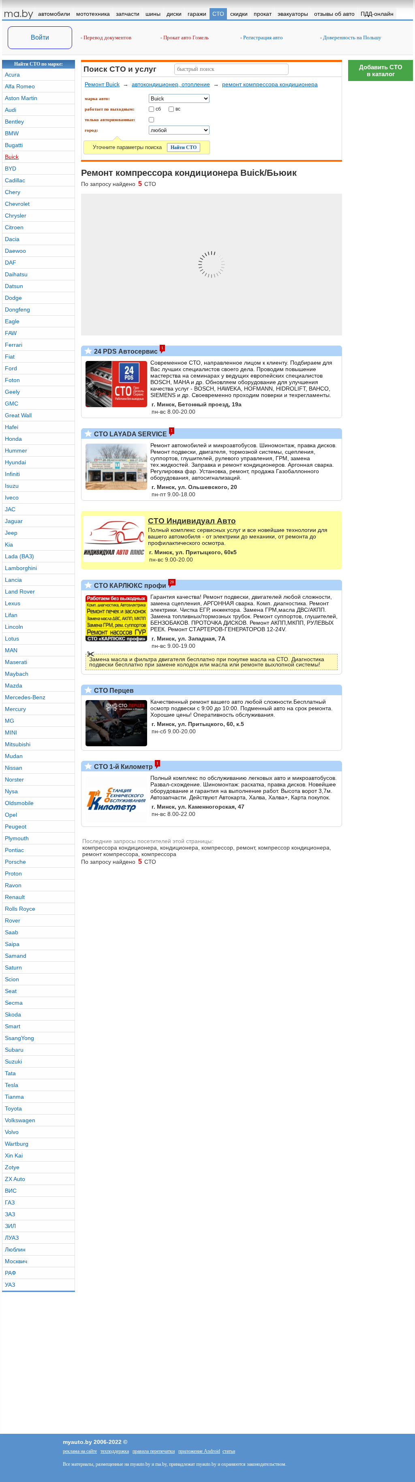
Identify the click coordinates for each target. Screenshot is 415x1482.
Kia (9, 544)
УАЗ (10, 1284)
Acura (12, 74)
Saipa (12, 944)
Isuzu (12, 486)
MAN (11, 650)
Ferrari (13, 345)
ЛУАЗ (12, 1237)
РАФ (10, 1273)
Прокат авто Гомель (185, 37)
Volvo (12, 1132)
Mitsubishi (17, 744)
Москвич (16, 1261)
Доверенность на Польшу (351, 37)
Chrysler (15, 215)
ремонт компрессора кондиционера (270, 84)
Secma (14, 1002)
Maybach (16, 674)
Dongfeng (17, 309)
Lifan (11, 615)
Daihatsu (16, 274)
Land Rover (20, 591)
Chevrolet (17, 204)
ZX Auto (15, 1179)
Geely (12, 392)
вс (177, 108)
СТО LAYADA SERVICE (129, 434)
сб (158, 108)
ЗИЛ (10, 1226)
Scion (12, 979)
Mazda (13, 685)
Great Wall (18, 415)
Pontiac (14, 850)
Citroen (14, 227)
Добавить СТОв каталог (380, 70)
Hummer (16, 450)
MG (9, 721)
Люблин (15, 1249)
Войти (40, 37)
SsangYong (19, 1038)
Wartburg (16, 1143)
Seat (11, 991)
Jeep (11, 533)
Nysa (11, 791)
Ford (11, 368)
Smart (12, 1026)
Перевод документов (106, 37)
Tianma (14, 1096)
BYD (10, 168)
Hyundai (15, 462)
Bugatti (14, 145)
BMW (12, 133)
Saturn (13, 967)
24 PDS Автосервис (125, 351)
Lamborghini (21, 568)
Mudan (14, 756)
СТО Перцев (113, 690)
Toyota (13, 1108)
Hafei (11, 427)
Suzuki (13, 1061)
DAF (10, 262)
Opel (11, 814)
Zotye (12, 1167)
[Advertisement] (380, 206)
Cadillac (15, 180)
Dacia (12, 239)
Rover (12, 920)
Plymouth (17, 838)
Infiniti (12, 474)
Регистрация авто (262, 37)
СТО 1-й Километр (122, 766)
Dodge (13, 298)
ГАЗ (10, 1202)
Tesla (11, 1085)
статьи (228, 1451)
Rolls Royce (20, 908)
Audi (10, 110)
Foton (12, 380)
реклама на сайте (80, 1451)
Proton (13, 873)
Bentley (14, 121)
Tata (10, 1073)
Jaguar (14, 521)
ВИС (11, 1190)
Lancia (13, 580)
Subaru (14, 1049)
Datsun (14, 286)
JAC (10, 509)
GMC (11, 403)
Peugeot (15, 826)
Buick (12, 157)
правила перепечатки (154, 1451)
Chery (12, 192)
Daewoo (15, 251)
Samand (15, 955)
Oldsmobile (19, 803)
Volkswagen (20, 1120)
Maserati (16, 662)
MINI (11, 732)
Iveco (12, 497)
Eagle (12, 321)
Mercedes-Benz (25, 697)
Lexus (12, 603)
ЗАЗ (10, 1214)
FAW (11, 333)
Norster (14, 779)
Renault (15, 897)
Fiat (10, 356)
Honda (13, 439)
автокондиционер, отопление (171, 84)
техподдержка (115, 1451)
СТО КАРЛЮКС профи (129, 585)
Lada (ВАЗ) (19, 556)
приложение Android (199, 1451)
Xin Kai (14, 1155)
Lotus (12, 638)
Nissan (13, 767)
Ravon (13, 885)
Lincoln (14, 627)
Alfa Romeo (20, 86)
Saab (11, 932)
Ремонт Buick (102, 84)
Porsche (15, 861)
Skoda (13, 1014)
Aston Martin (21, 98)
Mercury (15, 709)
